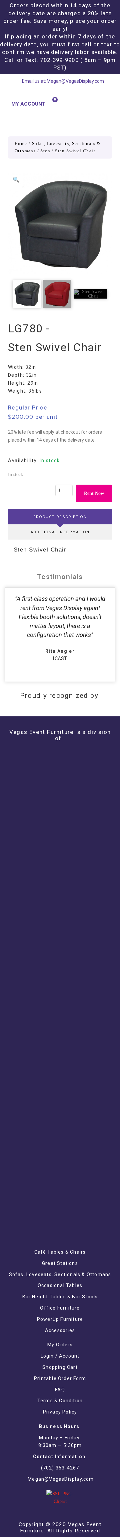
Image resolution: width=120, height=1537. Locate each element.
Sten (45, 151)
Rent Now (94, 493)
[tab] (60, 516)
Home (21, 143)
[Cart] (52, 103)
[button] (107, 103)
